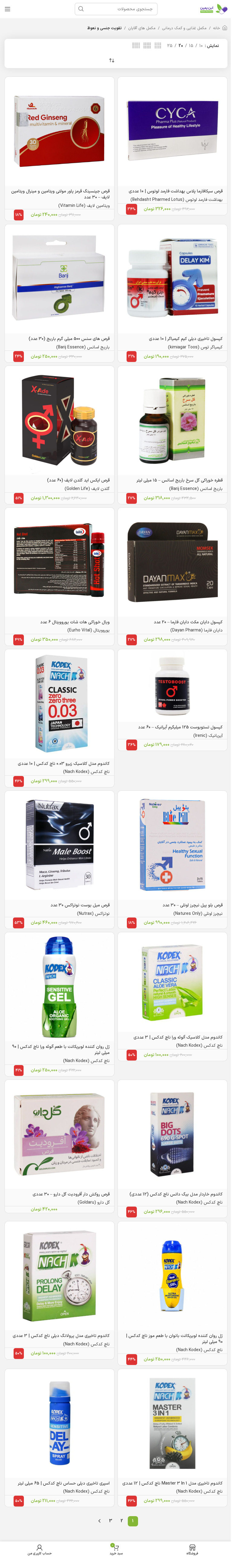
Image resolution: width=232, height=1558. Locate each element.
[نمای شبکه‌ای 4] (158, 46)
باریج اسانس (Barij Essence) (83, 347)
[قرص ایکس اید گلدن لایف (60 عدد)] (59, 420)
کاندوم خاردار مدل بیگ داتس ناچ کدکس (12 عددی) (176, 1194)
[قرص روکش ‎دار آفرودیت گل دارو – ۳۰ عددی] (59, 1134)
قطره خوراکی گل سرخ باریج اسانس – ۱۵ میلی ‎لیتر (180, 480)
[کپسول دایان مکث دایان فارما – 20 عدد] (172, 562)
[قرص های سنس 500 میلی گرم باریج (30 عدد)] (59, 278)
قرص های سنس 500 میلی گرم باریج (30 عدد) (69, 339)
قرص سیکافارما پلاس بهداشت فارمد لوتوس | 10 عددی (176, 191)
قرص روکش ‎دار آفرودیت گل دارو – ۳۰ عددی (71, 1194)
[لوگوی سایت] (213, 9)
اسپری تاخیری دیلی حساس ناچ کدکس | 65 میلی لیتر (64, 1483)
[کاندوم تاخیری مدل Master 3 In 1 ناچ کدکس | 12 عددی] (172, 1423)
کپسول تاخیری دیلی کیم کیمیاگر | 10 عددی (186, 339)
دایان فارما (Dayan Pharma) (196, 630)
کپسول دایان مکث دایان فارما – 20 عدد (188, 622)
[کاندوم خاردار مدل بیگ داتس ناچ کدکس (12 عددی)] (172, 1134)
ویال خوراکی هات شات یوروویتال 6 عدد (75, 622)
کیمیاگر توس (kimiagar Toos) (195, 347)
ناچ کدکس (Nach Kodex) (86, 772)
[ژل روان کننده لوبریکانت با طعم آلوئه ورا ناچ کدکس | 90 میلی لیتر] (59, 986)
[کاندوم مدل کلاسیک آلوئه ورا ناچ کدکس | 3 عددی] (172, 982)
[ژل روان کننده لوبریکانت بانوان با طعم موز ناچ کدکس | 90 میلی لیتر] (172, 1275)
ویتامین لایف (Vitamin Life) (84, 206)
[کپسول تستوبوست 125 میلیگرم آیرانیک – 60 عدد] (172, 685)
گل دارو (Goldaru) (94, 1202)
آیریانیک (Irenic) (208, 736)
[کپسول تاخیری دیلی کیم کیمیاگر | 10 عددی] (172, 278)
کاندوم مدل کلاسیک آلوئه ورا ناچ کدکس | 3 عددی (178, 1037)
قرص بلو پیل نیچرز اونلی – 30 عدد (193, 905)
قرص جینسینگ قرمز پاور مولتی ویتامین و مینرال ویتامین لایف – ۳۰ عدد (60, 194)
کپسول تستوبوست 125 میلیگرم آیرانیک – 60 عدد (180, 727)
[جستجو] (81, 9)
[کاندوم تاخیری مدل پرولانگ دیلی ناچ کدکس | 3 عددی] (59, 1275)
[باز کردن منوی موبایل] (8, 9)
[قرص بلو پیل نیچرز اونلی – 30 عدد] (172, 845)
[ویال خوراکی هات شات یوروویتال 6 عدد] (59, 562)
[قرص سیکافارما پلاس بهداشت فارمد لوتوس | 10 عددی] (172, 131)
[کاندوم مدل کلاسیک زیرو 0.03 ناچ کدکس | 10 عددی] (59, 703)
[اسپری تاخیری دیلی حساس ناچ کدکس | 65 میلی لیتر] (59, 1423)
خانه (216, 28)
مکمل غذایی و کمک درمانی (184, 28)
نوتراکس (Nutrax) (93, 914)
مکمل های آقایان (142, 28)
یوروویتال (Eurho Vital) (88, 630)
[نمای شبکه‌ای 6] (136, 46)
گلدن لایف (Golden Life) (87, 489)
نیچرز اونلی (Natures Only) (198, 914)
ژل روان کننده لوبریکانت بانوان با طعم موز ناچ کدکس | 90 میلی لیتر (174, 1339)
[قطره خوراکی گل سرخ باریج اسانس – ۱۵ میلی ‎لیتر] (172, 420)
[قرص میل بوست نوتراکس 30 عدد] (59, 845)
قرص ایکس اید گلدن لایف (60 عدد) (78, 480)
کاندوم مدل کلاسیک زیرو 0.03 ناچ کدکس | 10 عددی (64, 764)
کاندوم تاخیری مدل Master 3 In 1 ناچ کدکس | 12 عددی (172, 1483)
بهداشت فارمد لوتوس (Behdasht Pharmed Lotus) (176, 200)
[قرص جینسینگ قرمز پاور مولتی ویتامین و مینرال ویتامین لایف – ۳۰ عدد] (59, 131)
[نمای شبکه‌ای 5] (147, 46)
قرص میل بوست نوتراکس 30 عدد (80, 905)
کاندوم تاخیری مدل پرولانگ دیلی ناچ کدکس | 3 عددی (61, 1336)
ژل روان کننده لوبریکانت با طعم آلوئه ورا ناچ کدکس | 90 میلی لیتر (61, 1050)
